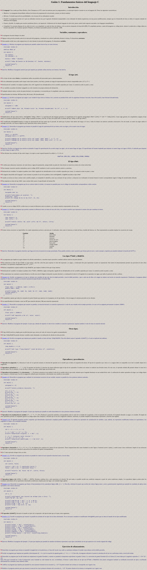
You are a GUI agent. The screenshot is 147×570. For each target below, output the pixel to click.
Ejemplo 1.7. (5, 304)
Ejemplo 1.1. (5, 44)
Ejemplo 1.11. (6, 455)
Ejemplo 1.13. (6, 516)
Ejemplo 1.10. (6, 419)
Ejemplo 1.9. (5, 377)
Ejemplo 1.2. (5, 97)
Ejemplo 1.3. (5, 126)
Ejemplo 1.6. (5, 277)
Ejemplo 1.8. (5, 338)
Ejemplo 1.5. (5, 209)
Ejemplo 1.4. (5, 184)
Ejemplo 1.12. (6, 484)
